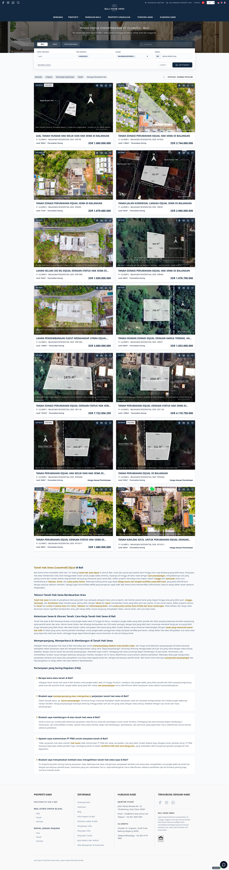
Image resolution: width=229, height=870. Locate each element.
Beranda (58, 17)
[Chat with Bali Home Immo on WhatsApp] (173, 803)
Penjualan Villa (84, 831)
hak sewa (48, 85)
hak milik (39, 85)
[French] (225, 3)
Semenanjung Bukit (98, 606)
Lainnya (39, 821)
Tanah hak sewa (41, 600)
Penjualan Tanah (84, 835)
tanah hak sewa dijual (89, 572)
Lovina (49, 606)
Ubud (98, 603)
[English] (222, 3)
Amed (59, 581)
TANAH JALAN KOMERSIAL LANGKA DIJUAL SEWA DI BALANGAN (155, 203)
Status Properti (43, 52)
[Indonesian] (218, 3)
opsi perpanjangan (156, 575)
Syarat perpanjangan (70, 700)
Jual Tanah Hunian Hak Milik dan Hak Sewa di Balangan (72, 135)
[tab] (42, 44)
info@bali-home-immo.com (136, 813)
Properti (49, 77)
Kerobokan (53, 603)
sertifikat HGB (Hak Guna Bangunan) (118, 746)
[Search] (18, 2)
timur (73, 606)
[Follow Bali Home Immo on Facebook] (160, 803)
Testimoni (81, 807)
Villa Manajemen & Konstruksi (90, 845)
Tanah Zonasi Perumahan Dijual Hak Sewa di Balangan (154, 135)
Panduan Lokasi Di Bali (87, 821)
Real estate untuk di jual (65, 77)
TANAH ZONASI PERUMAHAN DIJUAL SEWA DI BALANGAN (69, 203)
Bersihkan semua (44, 65)
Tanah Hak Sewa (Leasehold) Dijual (54, 567)
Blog (79, 812)
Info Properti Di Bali (86, 816)
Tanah (80, 77)
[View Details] (106, 85)
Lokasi (118, 52)
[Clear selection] (147, 56)
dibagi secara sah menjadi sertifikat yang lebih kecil (142, 581)
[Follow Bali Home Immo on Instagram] (167, 803)
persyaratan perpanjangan (177, 657)
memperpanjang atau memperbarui (72, 696)
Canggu (157, 578)
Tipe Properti (81, 52)
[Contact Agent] (101, 85)
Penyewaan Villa (84, 826)
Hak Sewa (75, 743)
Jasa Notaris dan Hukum (88, 840)
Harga (157, 52)
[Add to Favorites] (110, 85)
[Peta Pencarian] (97, 85)
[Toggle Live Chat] (223, 864)
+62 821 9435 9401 (134, 817)
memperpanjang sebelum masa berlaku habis (114, 645)
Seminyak (170, 578)
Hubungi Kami (168, 17)
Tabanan (52, 581)
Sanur (108, 603)
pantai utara (61, 606)
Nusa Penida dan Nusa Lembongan (148, 606)
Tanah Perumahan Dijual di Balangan (143, 473)
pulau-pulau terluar (76, 581)
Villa (38, 813)
